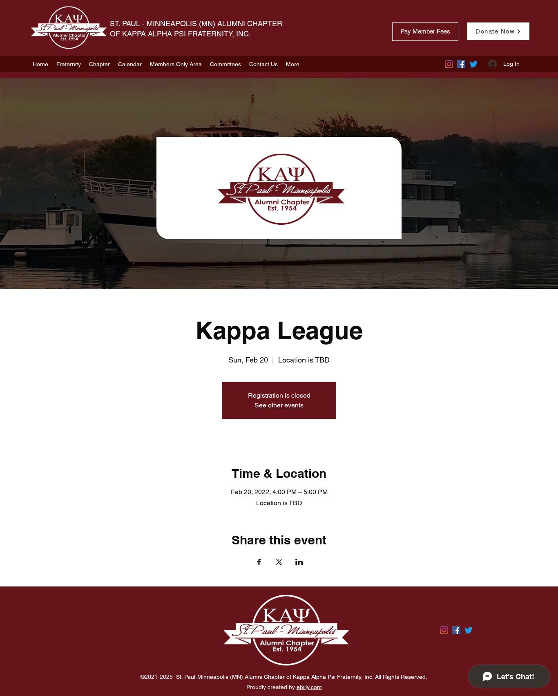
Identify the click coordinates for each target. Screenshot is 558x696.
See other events (279, 405)
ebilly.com (309, 687)
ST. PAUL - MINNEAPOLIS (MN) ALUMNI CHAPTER (196, 23)
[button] (68, 64)
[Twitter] (473, 64)
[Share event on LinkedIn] (299, 562)
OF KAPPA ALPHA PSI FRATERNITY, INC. (181, 33)
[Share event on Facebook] (259, 562)
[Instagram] (449, 64)
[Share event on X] (279, 562)
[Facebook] (461, 64)
